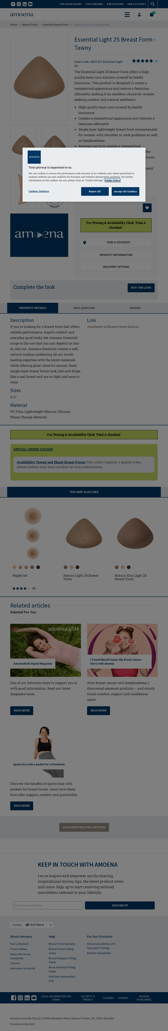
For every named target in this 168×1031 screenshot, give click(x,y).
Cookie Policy (112, 180)
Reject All (95, 191)
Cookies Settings (39, 191)
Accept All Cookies (125, 191)
